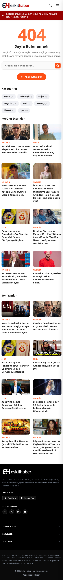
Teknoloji (26, 96)
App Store (12, 498)
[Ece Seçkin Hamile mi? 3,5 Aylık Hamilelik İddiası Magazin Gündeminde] (47, 387)
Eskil (26, 103)
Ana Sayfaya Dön (33, 76)
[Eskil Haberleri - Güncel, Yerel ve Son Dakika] (16, 5)
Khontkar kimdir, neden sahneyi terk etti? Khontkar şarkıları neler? (47, 278)
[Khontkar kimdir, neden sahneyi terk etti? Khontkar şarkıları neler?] (47, 259)
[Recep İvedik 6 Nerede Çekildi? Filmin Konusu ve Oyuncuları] (16, 427)
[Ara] (50, 5)
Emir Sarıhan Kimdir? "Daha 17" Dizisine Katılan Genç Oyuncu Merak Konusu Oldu (14, 190)
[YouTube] (25, 511)
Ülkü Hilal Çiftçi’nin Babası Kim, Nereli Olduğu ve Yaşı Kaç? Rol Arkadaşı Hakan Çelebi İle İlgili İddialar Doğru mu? (46, 193)
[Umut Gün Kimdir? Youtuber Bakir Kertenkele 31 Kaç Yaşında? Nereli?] (47, 132)
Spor (24, 110)
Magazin (10, 103)
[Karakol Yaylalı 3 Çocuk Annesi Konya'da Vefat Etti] (47, 348)
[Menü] (58, 5)
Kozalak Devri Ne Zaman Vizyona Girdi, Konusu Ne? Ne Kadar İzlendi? (16, 149)
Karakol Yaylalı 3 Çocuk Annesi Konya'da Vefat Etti (46, 365)
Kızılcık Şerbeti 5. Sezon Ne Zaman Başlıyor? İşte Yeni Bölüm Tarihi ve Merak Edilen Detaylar (15, 328)
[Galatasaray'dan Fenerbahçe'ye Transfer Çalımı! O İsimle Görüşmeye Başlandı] (16, 217)
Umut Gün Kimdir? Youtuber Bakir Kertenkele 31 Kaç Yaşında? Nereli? (44, 151)
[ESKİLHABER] (31, 471)
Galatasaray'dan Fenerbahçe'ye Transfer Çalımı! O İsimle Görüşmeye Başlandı (15, 235)
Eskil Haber (35, 575)
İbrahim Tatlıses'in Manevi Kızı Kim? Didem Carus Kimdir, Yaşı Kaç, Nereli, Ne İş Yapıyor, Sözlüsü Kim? (47, 237)
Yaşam (8, 96)
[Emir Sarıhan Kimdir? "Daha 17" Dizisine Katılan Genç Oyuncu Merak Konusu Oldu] (16, 171)
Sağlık (42, 96)
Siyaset (9, 110)
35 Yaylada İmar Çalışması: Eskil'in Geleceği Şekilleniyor (14, 404)
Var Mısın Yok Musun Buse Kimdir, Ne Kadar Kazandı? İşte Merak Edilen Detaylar (14, 278)
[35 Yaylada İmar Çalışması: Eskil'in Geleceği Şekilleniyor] (16, 387)
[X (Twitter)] (11, 511)
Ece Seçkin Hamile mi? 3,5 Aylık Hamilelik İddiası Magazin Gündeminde (46, 406)
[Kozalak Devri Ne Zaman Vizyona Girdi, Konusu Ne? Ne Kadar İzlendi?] (16, 132)
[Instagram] (18, 511)
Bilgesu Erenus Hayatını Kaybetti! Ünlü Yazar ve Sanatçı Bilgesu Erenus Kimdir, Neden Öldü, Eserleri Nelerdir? (47, 447)
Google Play (29, 498)
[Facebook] (4, 511)
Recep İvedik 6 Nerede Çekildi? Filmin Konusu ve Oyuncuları (15, 444)
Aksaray (42, 103)
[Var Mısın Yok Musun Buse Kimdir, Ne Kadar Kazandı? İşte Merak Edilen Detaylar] (16, 259)
